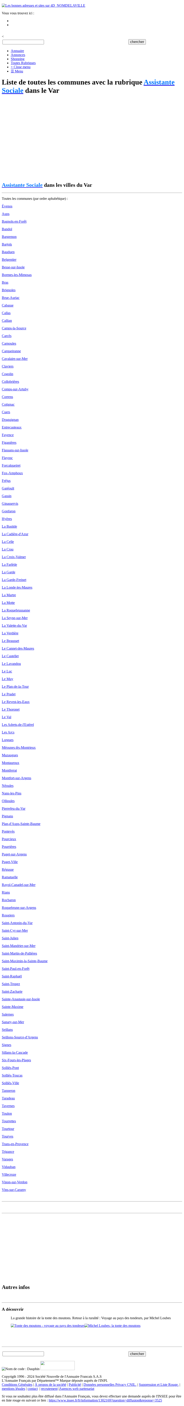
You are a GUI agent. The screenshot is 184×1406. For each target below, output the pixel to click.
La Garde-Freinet (14, 580)
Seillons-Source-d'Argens (20, 1037)
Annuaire (17, 51)
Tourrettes (9, 1121)
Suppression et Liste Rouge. (159, 1384)
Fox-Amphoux (12, 473)
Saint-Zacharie (12, 991)
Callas (6, 313)
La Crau (7, 549)
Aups (5, 214)
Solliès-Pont (10, 1068)
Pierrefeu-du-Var (13, 808)
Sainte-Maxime (12, 1007)
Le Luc (7, 671)
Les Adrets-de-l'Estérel (18, 725)
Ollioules (8, 801)
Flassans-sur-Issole (15, 450)
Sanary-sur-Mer (13, 1022)
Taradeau (8, 1098)
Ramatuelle (10, 877)
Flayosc (7, 458)
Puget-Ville (10, 862)
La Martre (9, 595)
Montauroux (10, 763)
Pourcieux (9, 839)
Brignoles (8, 290)
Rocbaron (9, 900)
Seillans (7, 1030)
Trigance (8, 1152)
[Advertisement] (92, 138)
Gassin (6, 496)
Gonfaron (8, 511)
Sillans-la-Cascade (15, 1052)
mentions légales (13, 1389)
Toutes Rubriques (23, 63)
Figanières (9, 442)
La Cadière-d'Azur (15, 534)
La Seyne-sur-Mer (15, 618)
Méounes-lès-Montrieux (19, 747)
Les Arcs (8, 732)
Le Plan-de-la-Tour (15, 686)
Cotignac (8, 404)
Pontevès (8, 831)
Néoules (7, 786)
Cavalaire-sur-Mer (15, 359)
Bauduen (8, 252)
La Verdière (10, 633)
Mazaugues (10, 755)
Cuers (6, 412)
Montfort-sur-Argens (16, 778)
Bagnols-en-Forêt (14, 221)
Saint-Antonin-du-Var (17, 923)
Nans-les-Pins (11, 793)
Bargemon (9, 237)
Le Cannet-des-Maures (18, 648)
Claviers (7, 366)
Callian (7, 320)
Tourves (7, 1136)
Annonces (18, 55)
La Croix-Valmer (14, 557)
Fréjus (6, 481)
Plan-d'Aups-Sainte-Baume (21, 824)
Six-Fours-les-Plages (16, 1060)
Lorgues (7, 740)
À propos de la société (50, 1384)
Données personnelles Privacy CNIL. (109, 1384)
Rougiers (8, 915)
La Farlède (9, 564)
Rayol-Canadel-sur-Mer (18, 885)
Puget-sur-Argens (14, 854)
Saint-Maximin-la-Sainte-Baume (25, 961)
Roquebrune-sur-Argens (19, 908)
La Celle (8, 542)
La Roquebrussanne (16, 610)
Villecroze (9, 1174)
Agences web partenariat (76, 1389)
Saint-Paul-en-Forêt (15, 969)
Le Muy (7, 679)
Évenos (7, 206)
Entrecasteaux (12, 427)
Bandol (7, 229)
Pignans (7, 816)
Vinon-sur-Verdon (14, 1182)
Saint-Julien (10, 938)
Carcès (6, 336)
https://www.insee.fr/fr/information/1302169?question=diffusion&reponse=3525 (105, 1400)
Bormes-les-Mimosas (17, 275)
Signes (6, 1045)
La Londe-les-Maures (17, 587)
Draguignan (10, 420)
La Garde (8, 572)
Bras (5, 282)
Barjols (7, 244)
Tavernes (8, 1106)
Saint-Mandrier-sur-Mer (18, 946)
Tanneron (8, 1091)
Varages (7, 1159)
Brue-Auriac (11, 298)
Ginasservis (10, 503)
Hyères (7, 519)
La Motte (8, 603)
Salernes (8, 1014)
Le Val (6, 717)
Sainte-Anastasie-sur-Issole (21, 999)
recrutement (49, 1389)
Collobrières (10, 381)
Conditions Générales (17, 1384)
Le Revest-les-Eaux (16, 702)
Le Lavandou (11, 664)
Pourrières (9, 847)
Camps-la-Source (14, 328)
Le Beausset (10, 641)
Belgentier (9, 259)
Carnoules (9, 343)
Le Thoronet (11, 709)
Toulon (7, 1113)
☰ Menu (17, 71)
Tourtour (8, 1129)
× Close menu (21, 67)
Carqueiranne (11, 351)
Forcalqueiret (11, 465)
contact (33, 1389)
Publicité (75, 1384)
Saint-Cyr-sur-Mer (15, 930)
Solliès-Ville (10, 1083)
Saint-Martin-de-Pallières (19, 953)
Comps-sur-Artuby (15, 389)
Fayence (8, 435)
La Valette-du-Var (14, 625)
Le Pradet (8, 694)
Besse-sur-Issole (13, 267)
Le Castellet (10, 656)
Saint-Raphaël (12, 976)
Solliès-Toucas (12, 1075)
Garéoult (8, 488)
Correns (7, 397)
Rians (6, 892)
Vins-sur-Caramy (14, 1190)
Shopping (17, 59)
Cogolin (7, 374)
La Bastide (9, 526)
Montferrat (9, 770)
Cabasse (7, 305)
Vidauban (8, 1167)
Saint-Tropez (11, 984)
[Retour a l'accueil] (43, 5)
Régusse (8, 869)
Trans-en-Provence (15, 1144)
